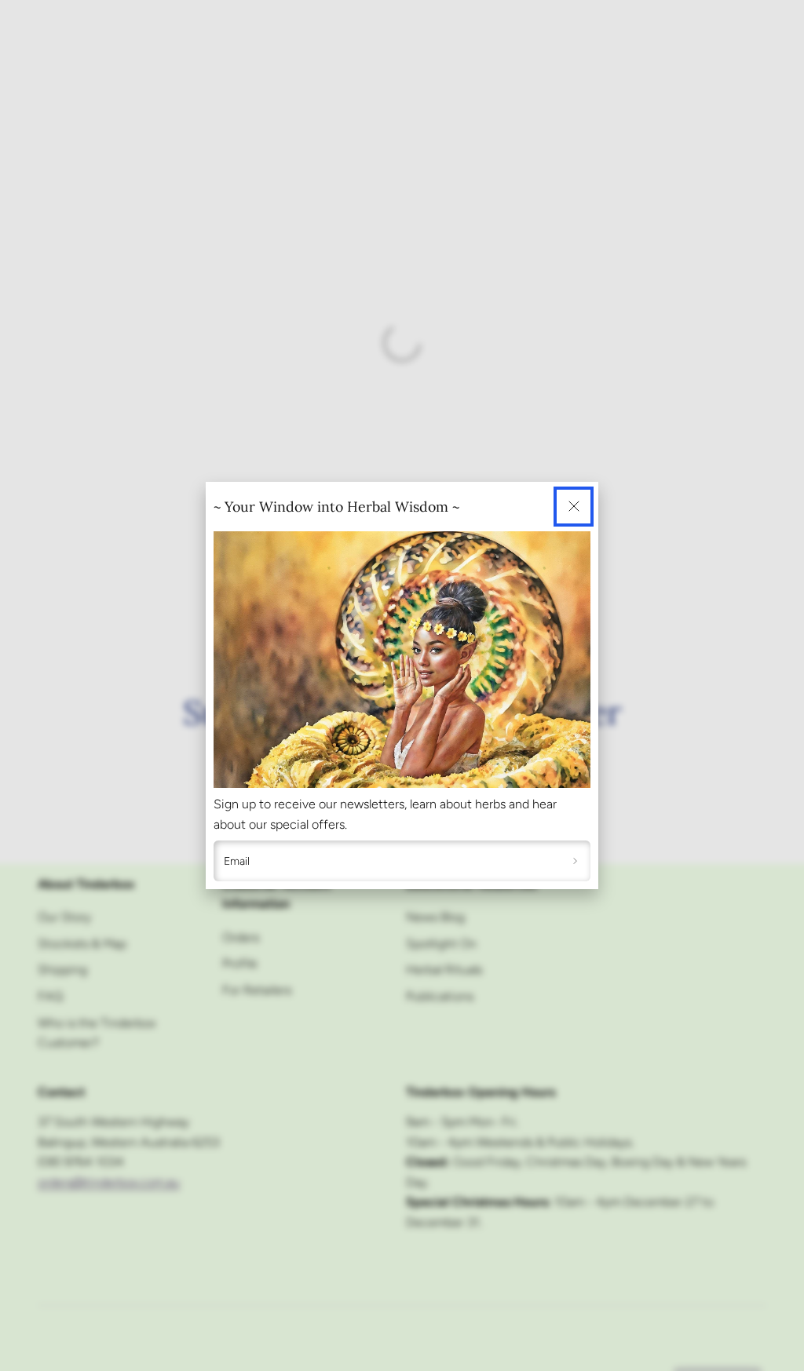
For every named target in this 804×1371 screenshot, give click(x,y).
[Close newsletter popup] (573, 506)
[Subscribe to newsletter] (575, 860)
